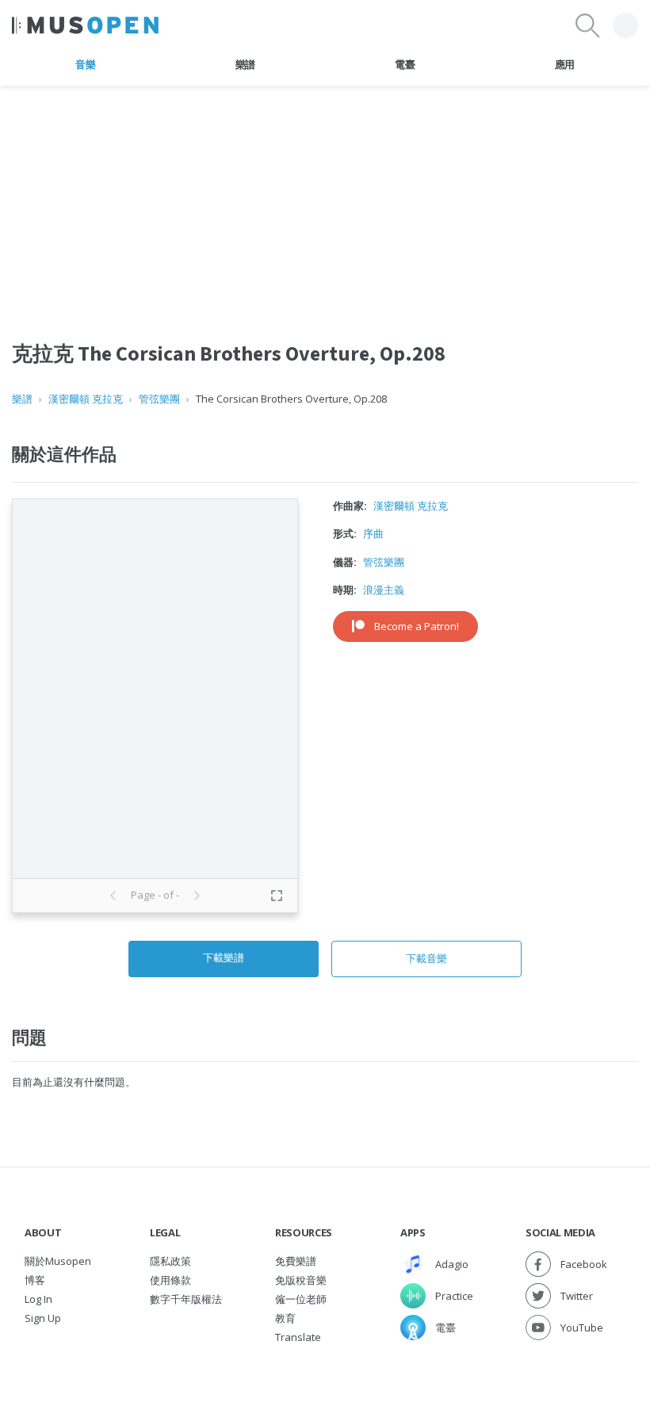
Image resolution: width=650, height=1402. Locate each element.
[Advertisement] (325, 197)
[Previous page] (113, 895)
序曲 (373, 533)
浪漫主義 (383, 590)
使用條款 (170, 1280)
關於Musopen (58, 1261)
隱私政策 (170, 1261)
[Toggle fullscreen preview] (277, 895)
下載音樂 (426, 958)
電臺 (405, 64)
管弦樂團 (159, 399)
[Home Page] (85, 25)
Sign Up (43, 1318)
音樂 (85, 64)
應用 (565, 64)
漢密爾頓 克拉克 (85, 399)
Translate (298, 1337)
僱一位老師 (301, 1299)
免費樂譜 (295, 1261)
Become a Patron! (416, 626)
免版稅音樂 (301, 1280)
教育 (285, 1318)
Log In (38, 1299)
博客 (35, 1280)
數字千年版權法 (186, 1299)
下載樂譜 (223, 957)
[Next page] (197, 895)
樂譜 (245, 64)
